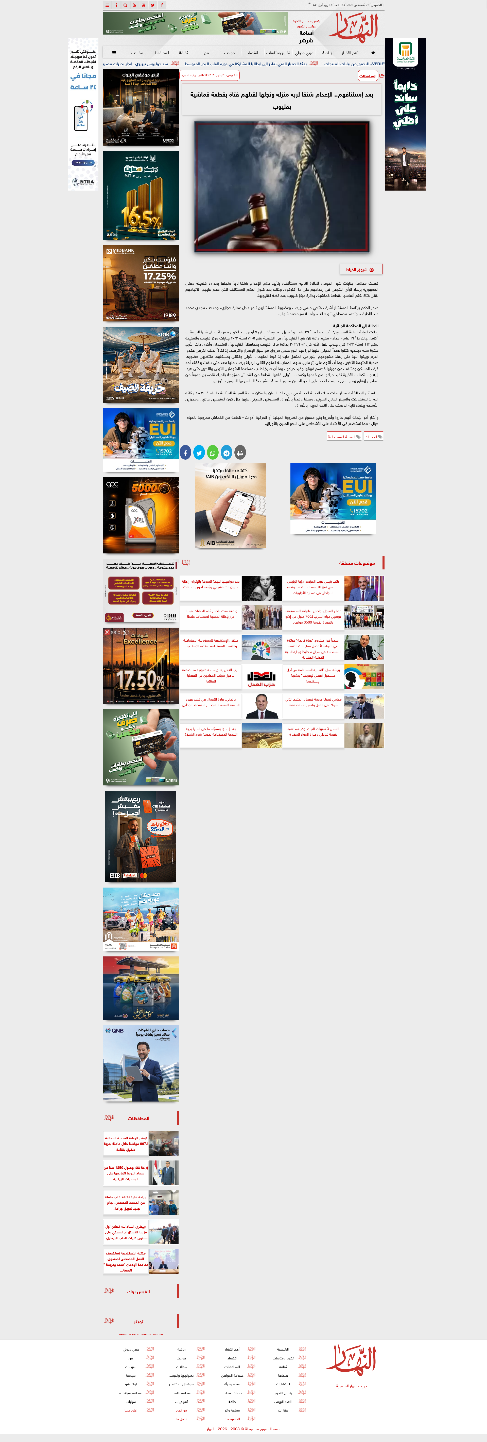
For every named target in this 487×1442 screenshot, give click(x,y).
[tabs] (107, 5)
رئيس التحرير (282, 1392)
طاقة (232, 1401)
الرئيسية (283, 1348)
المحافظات (160, 52)
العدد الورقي (282, 1401)
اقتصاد (252, 52)
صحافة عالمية (181, 1392)
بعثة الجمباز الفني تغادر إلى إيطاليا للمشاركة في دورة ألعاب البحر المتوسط (327, 63)
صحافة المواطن (232, 1375)
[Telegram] (226, 452)
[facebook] (162, 5)
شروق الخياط (357, 269)
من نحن (181, 1409)
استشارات (283, 1383)
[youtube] (144, 5)
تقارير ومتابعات (278, 52)
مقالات (137, 52)
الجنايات (371, 436)
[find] (125, 5)
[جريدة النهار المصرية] (195, 23)
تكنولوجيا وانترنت (181, 1375)
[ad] (141, 107)
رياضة (327, 52)
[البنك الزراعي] (333, 498)
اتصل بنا (181, 1418)
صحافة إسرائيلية (130, 1392)
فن (206, 52)
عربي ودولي (303, 52)
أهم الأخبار (350, 52)
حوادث (229, 52)
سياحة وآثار (232, 1409)
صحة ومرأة (232, 1383)
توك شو (130, 1383)
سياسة (130, 1375)
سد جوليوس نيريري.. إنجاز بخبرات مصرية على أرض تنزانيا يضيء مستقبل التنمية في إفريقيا (173, 63)
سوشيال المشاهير (181, 1383)
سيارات (131, 1401)
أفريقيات (181, 1401)
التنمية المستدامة (342, 436)
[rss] (135, 5)
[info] (116, 5)
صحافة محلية (232, 1392)
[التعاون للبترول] (141, 515)
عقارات (283, 1409)
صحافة (283, 1375)
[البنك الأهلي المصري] (83, 114)
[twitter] (153, 5)
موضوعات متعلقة (357, 562)
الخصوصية (232, 1418)
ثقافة (183, 52)
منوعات (130, 1366)
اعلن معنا (130, 1409)
